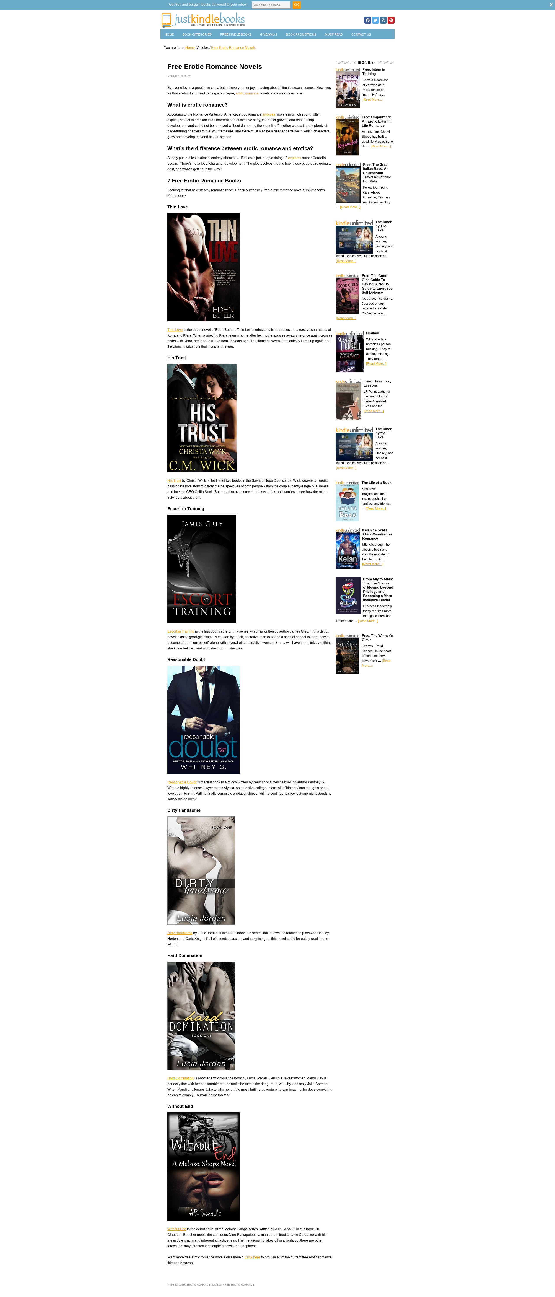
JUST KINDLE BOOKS (237, 20)
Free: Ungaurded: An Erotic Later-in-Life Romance (377, 121)
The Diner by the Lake (383, 433)
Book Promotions (301, 34)
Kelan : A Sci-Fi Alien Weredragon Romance (377, 534)
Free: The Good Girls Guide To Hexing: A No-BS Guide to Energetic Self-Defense (377, 284)
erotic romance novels (204, 1284)
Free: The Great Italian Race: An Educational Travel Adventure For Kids (377, 173)
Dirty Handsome (179, 933)
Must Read (334, 34)
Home (169, 34)
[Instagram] (383, 20)
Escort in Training (180, 631)
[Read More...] (372, 99)
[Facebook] (367, 20)
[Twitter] (375, 20)
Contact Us (361, 34)
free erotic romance (238, 1284)
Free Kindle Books (235, 34)
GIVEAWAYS (268, 34)
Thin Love (175, 330)
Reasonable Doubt (181, 782)
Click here (252, 1257)
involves (269, 114)
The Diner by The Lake (383, 226)
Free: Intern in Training (373, 72)
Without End (176, 1229)
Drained (372, 333)
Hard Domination (180, 1078)
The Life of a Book (377, 483)
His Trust (174, 480)
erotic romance (247, 93)
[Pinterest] (391, 20)
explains (295, 158)
